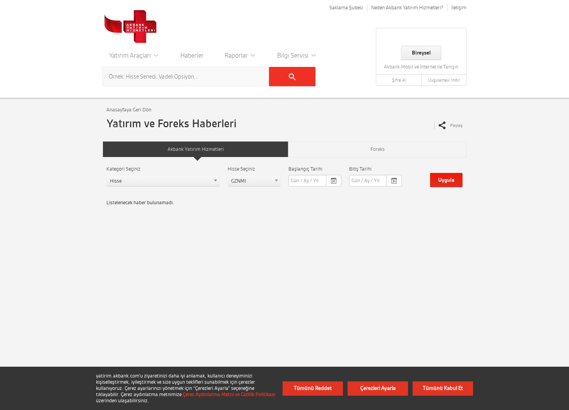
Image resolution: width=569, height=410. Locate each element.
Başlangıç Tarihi (305, 169)
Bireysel (421, 53)
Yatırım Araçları (131, 55)
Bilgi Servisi (293, 55)
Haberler (192, 55)
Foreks (377, 149)
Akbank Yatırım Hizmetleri (196, 149)
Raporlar (237, 55)
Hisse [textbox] (116, 181)
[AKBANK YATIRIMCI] (131, 26)
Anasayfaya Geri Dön (128, 110)
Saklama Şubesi (346, 7)
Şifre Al (399, 80)
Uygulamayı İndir (444, 80)
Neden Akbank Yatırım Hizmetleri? (407, 7)
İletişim (458, 7)
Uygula (446, 180)
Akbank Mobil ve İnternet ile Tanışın (421, 67)
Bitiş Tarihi (360, 169)
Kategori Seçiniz (123, 169)
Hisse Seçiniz (241, 169)
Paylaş (456, 125)
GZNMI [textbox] (238, 181)
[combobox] (163, 180)
